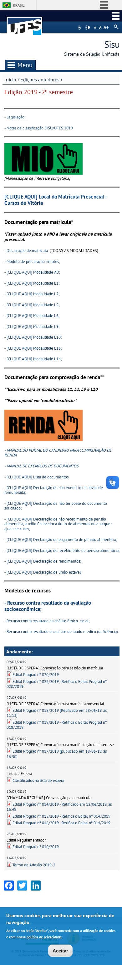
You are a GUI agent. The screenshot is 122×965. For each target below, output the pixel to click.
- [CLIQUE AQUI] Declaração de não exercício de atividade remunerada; (53, 490)
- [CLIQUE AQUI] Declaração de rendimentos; (42, 561)
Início (10, 79)
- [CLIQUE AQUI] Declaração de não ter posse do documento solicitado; (55, 506)
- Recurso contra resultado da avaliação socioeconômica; (47, 606)
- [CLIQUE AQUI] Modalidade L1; (31, 283)
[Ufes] (24, 23)
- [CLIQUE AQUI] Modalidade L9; (31, 326)
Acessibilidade (80, 27)
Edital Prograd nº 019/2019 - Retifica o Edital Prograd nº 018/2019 (57, 725)
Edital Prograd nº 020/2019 (36, 674)
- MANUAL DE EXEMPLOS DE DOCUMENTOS (41, 466)
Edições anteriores (39, 79)
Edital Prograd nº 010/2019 (36, 846)
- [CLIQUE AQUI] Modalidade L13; (33, 348)
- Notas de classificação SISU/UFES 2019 (38, 128)
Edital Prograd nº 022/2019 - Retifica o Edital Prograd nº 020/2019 (57, 684)
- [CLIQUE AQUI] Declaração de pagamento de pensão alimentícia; (60, 539)
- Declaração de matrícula (26, 250)
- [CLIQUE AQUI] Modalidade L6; (31, 315)
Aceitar (60, 950)
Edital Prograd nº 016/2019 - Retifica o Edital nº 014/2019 (61, 823)
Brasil (18, 5)
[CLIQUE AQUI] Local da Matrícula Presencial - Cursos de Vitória (55, 199)
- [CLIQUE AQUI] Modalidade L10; (33, 337)
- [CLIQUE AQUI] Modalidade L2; (31, 294)
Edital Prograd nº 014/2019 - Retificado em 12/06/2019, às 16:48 (59, 807)
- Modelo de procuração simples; (32, 261)
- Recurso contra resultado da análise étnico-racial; (46, 621)
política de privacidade (44, 937)
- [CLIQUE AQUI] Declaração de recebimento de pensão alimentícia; (61, 550)
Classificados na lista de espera (38, 780)
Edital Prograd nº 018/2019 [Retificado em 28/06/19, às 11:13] (57, 713)
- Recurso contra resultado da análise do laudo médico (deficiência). (61, 631)
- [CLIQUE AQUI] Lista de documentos (36, 477)
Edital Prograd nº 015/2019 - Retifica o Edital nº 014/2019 (61, 816)
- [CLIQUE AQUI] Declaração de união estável (42, 572)
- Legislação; (14, 117)
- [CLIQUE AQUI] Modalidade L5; (31, 305)
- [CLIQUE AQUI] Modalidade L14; (33, 359)
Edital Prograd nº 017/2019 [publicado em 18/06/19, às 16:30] (57, 754)
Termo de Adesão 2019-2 (34, 865)
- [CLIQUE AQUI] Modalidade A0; (32, 272)
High (87, 27)
